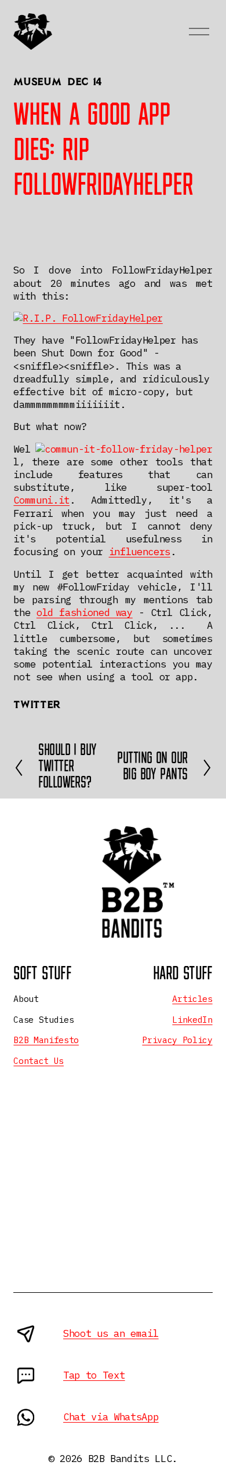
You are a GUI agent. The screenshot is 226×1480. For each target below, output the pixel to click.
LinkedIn (192, 1019)
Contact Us (38, 1060)
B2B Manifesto (46, 1039)
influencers (139, 551)
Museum (37, 82)
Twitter (36, 705)
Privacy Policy (177, 1039)
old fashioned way (85, 612)
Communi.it (41, 499)
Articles (192, 998)
